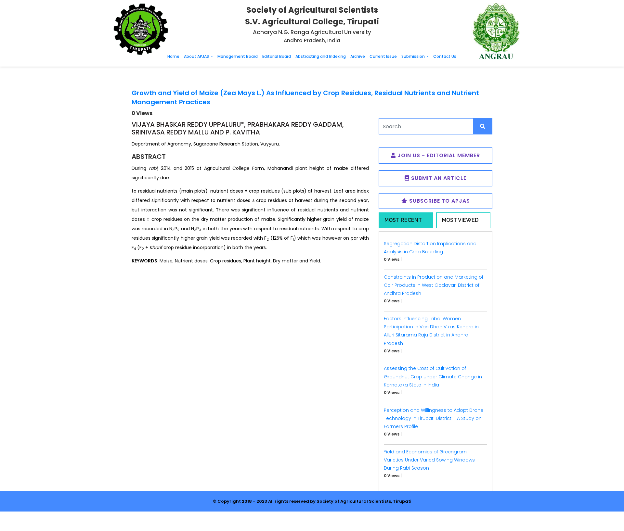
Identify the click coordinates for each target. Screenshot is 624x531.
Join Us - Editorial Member (438, 155)
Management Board (237, 56)
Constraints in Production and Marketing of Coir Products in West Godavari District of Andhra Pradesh (433, 285)
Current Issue (383, 56)
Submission (413, 56)
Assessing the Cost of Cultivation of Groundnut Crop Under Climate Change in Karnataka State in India (433, 376)
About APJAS (197, 56)
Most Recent (403, 220)
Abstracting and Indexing (320, 56)
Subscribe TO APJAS (439, 201)
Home (173, 56)
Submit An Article (438, 178)
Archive (357, 56)
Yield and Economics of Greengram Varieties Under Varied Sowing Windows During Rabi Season (429, 460)
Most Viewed (460, 220)
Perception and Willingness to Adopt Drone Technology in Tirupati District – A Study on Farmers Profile (433, 418)
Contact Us (444, 56)
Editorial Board (276, 56)
